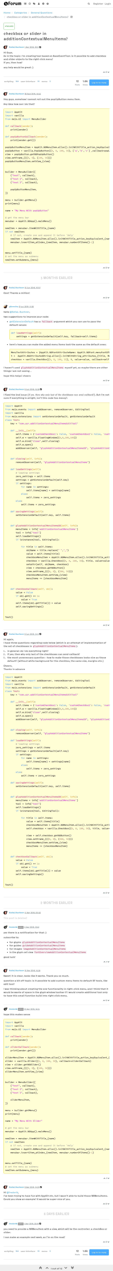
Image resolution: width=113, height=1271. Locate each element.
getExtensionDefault (21, 321)
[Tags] (34, 3)
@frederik (12, 1192)
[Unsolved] (47, 3)
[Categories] (25, 3)
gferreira (13, 307)
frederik (13, 927)
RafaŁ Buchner (16, 47)
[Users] (38, 3)
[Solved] (43, 3)
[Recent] (30, 3)
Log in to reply (99, 83)
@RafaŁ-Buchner (19, 312)
